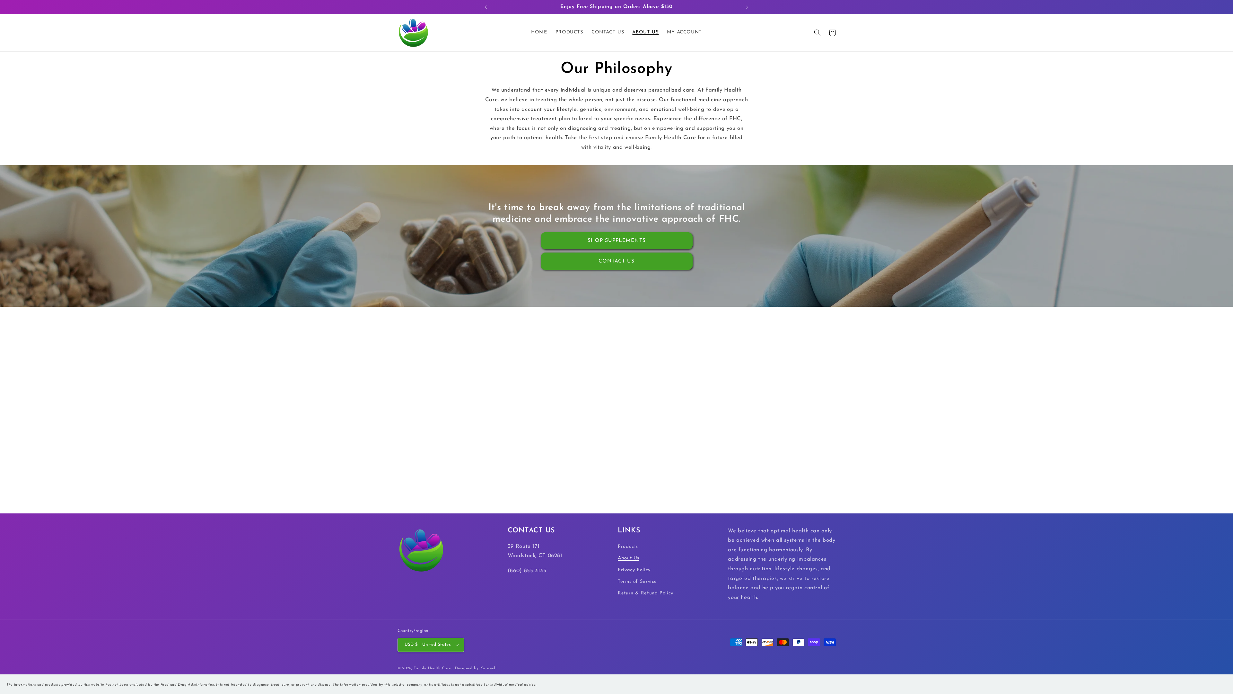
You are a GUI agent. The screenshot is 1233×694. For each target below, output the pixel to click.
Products (628, 546)
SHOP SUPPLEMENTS (617, 240)
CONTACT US (617, 260)
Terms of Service (637, 581)
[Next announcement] (747, 7)
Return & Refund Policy (645, 593)
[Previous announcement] (486, 7)
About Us (628, 558)
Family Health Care (432, 668)
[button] (817, 32)
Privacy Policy (634, 570)
